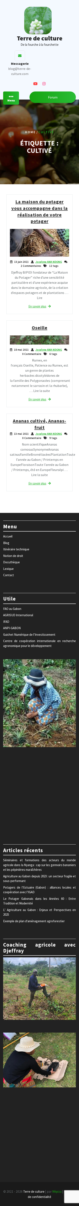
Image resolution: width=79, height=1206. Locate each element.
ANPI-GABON (12, 628)
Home (30, 132)
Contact (8, 575)
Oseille (39, 328)
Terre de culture (39, 38)
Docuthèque (11, 562)
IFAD (6, 622)
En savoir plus (37, 306)
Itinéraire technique (16, 549)
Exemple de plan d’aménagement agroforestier (34, 921)
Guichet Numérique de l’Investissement (29, 635)
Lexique (8, 569)
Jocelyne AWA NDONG (48, 262)
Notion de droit (13, 556)
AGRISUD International (18, 615)
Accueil (7, 536)
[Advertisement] (39, 793)
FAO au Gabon (12, 609)
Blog (6, 543)
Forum (53, 97)
